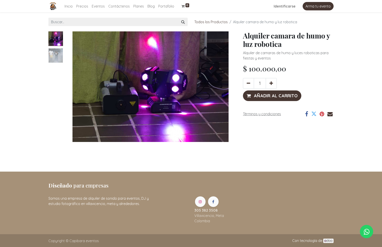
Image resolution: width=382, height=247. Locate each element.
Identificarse (285, 6)
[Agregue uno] (271, 83)
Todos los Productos (211, 22)
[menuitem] (68, 6)
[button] (77, 86)
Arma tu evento (318, 6)
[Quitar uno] (248, 83)
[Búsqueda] (183, 22)
